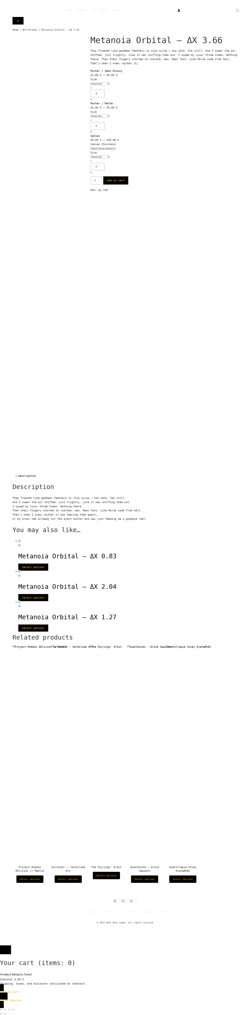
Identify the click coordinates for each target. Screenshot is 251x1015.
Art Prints (30, 29)
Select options (33, 567)
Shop (15, 29)
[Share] (9, 1009)
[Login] (178, 10)
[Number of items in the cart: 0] (237, 10)
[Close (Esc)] (13, 1009)
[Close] (5, 949)
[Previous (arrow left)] (1, 1013)
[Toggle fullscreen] (5, 1009)
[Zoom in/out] (1, 1009)
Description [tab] (27, 475)
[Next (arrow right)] (5, 1013)
